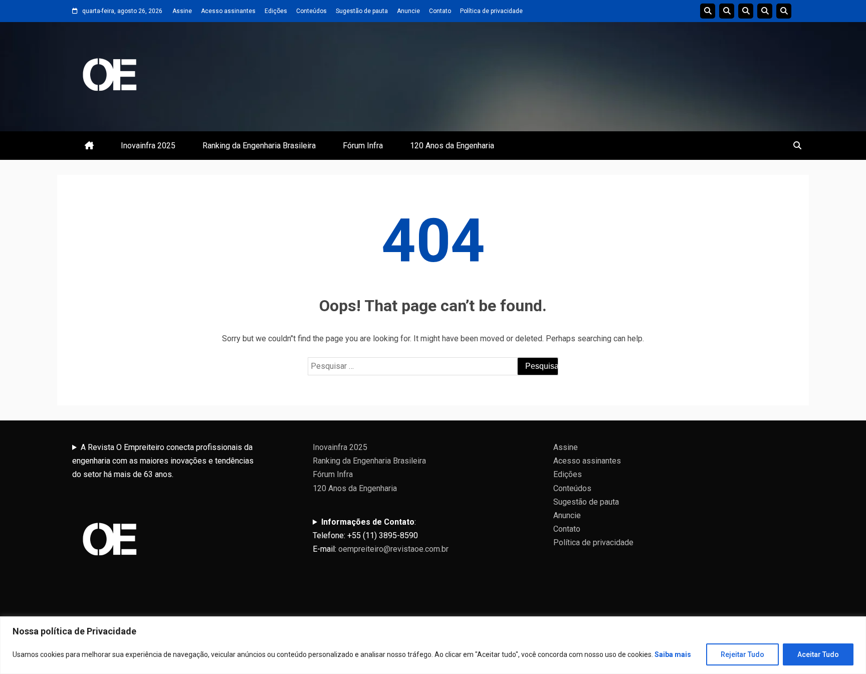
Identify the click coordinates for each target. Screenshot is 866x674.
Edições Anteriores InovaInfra (764, 11)
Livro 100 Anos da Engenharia (783, 11)
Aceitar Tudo (818, 654)
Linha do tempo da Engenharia (726, 11)
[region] (433, 645)
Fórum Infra (363, 145)
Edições (276, 11)
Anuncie (408, 11)
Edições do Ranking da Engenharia (745, 11)
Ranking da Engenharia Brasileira (259, 145)
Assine (182, 11)
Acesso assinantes (228, 11)
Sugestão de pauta (362, 11)
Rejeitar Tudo (742, 654)
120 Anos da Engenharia (452, 145)
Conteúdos (311, 11)
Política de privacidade (491, 11)
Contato (440, 11)
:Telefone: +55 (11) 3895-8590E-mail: (381, 535)
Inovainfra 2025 (148, 145)
